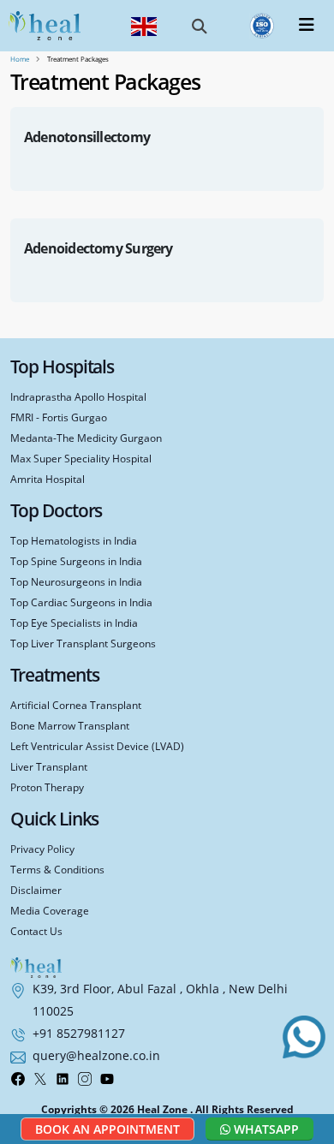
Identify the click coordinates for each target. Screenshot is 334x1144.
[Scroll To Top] (308, 1083)
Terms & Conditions (57, 869)
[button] (199, 25)
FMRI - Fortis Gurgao (58, 417)
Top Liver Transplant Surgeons (83, 643)
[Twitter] (40, 1077)
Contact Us (36, 931)
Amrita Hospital (47, 479)
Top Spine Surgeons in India (76, 561)
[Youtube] (107, 1077)
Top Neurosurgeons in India (76, 581)
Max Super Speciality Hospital (81, 458)
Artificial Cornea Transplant (75, 705)
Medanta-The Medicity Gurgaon (86, 437)
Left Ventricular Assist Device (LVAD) (97, 746)
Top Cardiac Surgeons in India (81, 602)
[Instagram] (84, 1077)
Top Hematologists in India (73, 540)
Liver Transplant (48, 766)
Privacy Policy (42, 848)
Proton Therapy (47, 787)
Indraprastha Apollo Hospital (78, 396)
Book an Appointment (107, 1129)
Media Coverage (49, 910)
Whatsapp (264, 1129)
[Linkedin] (62, 1077)
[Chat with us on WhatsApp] (304, 1037)
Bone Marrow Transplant (69, 725)
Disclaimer (36, 890)
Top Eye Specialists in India (74, 622)
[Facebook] (18, 1077)
